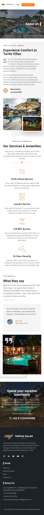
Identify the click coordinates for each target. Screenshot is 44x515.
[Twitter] (13, 456)
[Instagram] (22, 456)
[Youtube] (18, 456)
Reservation (15, 89)
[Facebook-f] (4, 456)
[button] (18, 5)
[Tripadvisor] (9, 456)
